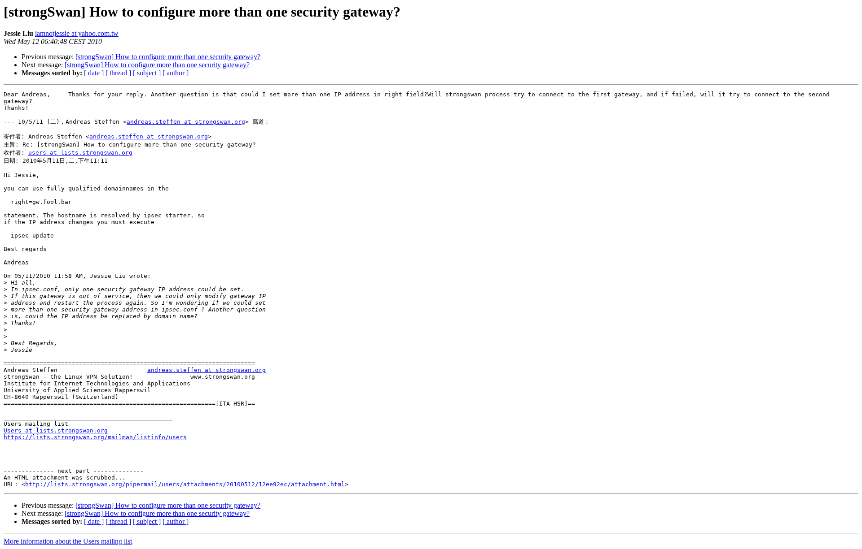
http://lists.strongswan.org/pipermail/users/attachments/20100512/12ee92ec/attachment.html (185, 484)
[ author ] (176, 73)
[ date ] (94, 73)
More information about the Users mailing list (68, 541)
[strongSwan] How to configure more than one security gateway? (167, 57)
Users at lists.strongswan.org (56, 430)
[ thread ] (118, 73)
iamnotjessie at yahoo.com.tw (77, 33)
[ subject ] (147, 73)
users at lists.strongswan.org (80, 152)
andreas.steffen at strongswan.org (186, 121)
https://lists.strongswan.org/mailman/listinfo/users (95, 437)
